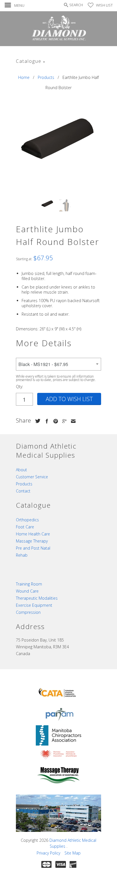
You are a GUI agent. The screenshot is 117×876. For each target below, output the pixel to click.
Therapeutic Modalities (37, 598)
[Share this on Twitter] (36, 420)
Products (24, 484)
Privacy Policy (48, 853)
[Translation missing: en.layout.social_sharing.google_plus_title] (63, 421)
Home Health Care (33, 534)
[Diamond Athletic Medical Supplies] (58, 29)
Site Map (72, 853)
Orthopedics (27, 519)
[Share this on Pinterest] (54, 421)
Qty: (19, 386)
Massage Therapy (32, 541)
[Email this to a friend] (72, 421)
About (21, 469)
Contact (23, 491)
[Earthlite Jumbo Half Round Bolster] (58, 140)
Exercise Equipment (34, 605)
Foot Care (25, 527)
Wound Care (27, 591)
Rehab (22, 555)
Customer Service (32, 476)
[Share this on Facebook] (45, 421)
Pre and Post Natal (33, 548)
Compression (28, 612)
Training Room (29, 584)
